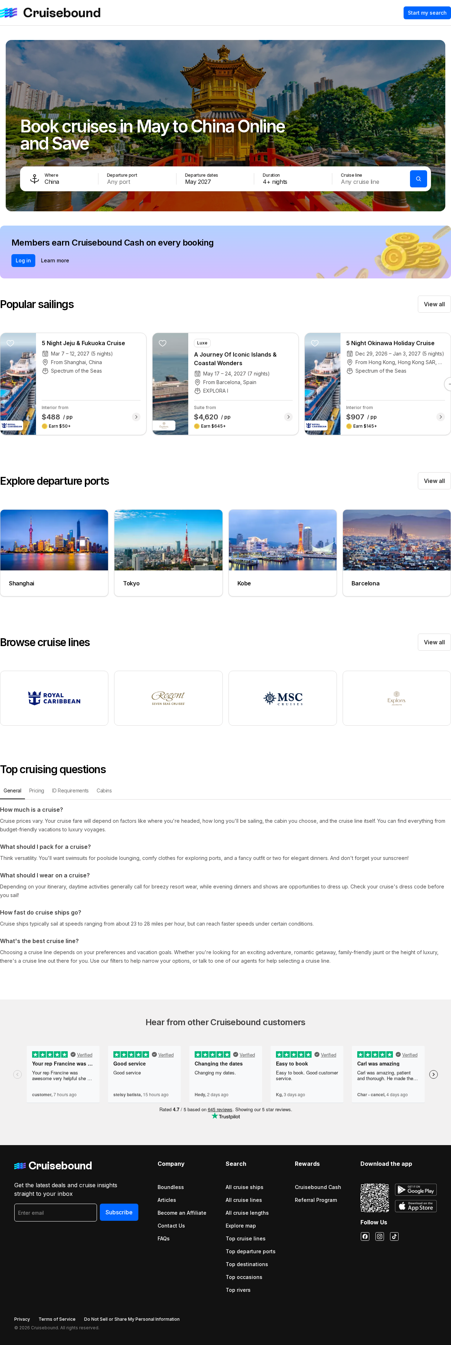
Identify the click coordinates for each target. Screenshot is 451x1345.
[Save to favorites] (10, 343)
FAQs (164, 1238)
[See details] (136, 417)
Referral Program (316, 1200)
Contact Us (171, 1226)
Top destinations (247, 1264)
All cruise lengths (247, 1213)
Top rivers (238, 1290)
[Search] (418, 178)
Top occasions (244, 1277)
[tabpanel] (225, 885)
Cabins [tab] (104, 790)
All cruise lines (244, 1200)
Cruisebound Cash (318, 1187)
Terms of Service (57, 1319)
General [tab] (12, 790)
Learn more (55, 260)
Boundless (171, 1187)
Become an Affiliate (182, 1213)
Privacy (22, 1319)
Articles (167, 1200)
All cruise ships (244, 1187)
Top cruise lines (246, 1238)
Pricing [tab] (37, 790)
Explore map (241, 1226)
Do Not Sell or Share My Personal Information (132, 1319)
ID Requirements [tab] (70, 790)
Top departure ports (251, 1251)
